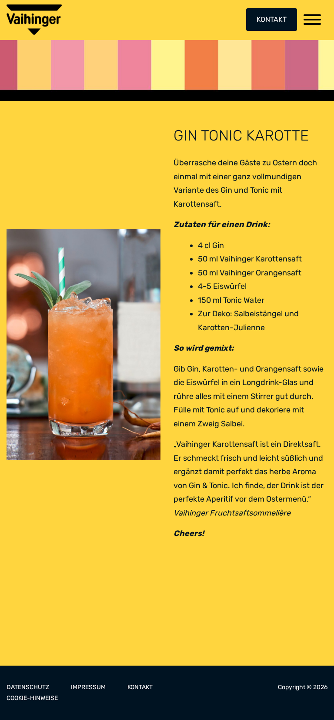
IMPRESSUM (88, 687)
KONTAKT (272, 19)
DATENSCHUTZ (28, 687)
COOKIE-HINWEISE (32, 698)
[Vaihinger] (34, 19)
